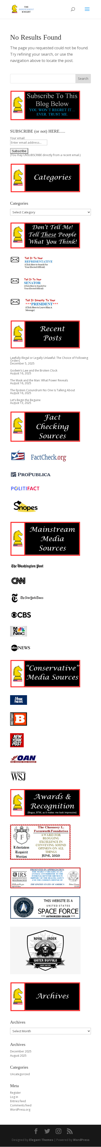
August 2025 (18, 1056)
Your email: (17, 138)
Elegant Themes (41, 1140)
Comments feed (20, 1105)
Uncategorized (20, 1074)
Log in (14, 1097)
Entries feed (18, 1101)
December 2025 (20, 1051)
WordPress (81, 1140)
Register (15, 1093)
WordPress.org (20, 1110)
